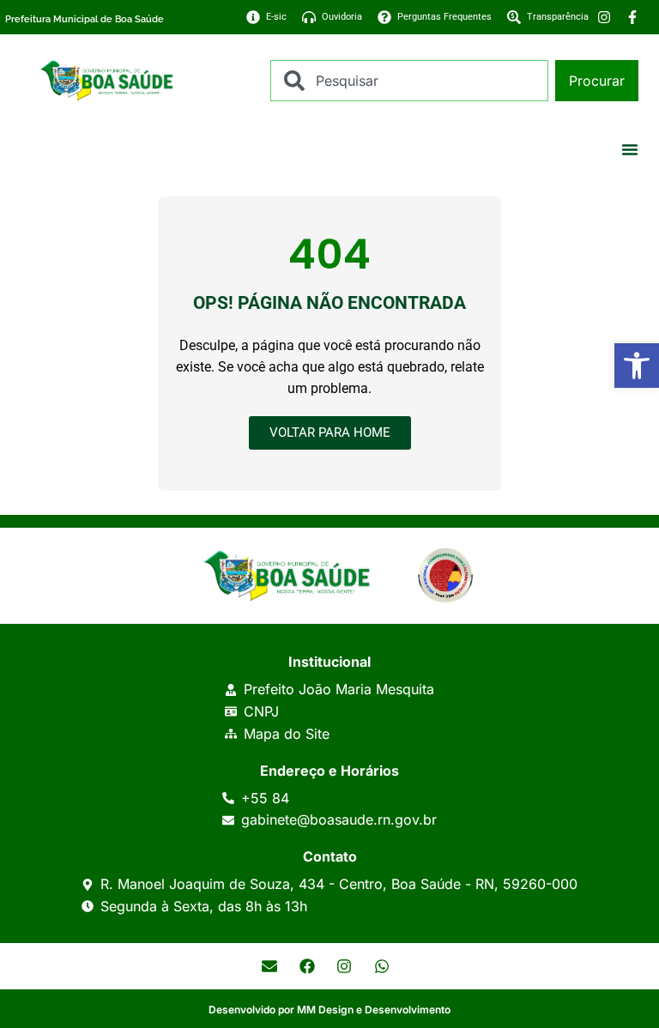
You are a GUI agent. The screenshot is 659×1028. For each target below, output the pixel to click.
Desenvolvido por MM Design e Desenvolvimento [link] (329, 1009)
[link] (636, 365)
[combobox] (409, 80)
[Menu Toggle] (629, 149)
